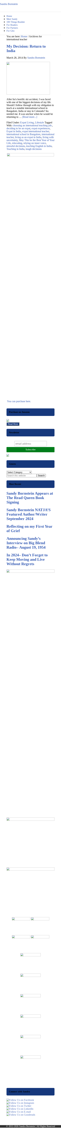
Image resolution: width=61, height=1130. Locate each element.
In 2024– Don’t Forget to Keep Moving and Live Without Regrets (27, 559)
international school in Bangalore (23, 134)
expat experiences (41, 128)
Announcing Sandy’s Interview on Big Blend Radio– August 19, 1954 (26, 542)
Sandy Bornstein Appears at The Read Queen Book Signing (30, 497)
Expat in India (14, 131)
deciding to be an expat (18, 128)
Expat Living (27, 122)
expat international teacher (35, 131)
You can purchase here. (19, 401)
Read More (13, 424)
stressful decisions (16, 146)
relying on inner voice (34, 143)
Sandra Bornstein (9, 4)
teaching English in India (39, 146)
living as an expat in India (28, 137)
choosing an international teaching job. (32, 125)
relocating (17, 143)
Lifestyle (39, 122)
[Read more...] (29, 117)
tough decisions (34, 149)
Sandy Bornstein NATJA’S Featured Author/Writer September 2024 (29, 514)
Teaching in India (15, 149)
